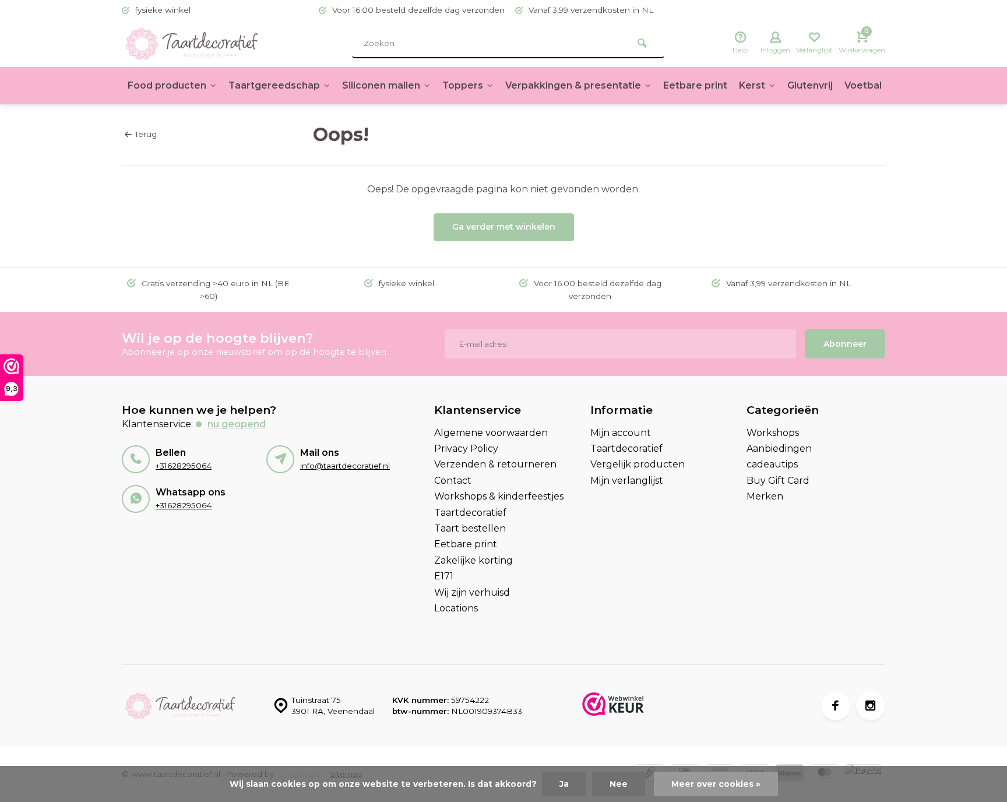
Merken (765, 496)
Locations (456, 608)
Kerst (752, 85)
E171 (443, 576)
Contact (452, 480)
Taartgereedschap (274, 85)
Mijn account (620, 432)
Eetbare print (695, 85)
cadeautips (772, 464)
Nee (619, 784)
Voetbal (863, 85)
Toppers (462, 85)
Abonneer (845, 344)
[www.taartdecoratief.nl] (192, 43)
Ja (564, 784)
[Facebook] (835, 705)
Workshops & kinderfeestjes (499, 496)
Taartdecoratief (470, 512)
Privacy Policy (466, 448)
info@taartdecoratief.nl (345, 465)
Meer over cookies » (715, 784)
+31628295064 (184, 465)
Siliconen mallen (381, 85)
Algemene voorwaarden (491, 432)
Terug (146, 134)
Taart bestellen (470, 528)
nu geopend (236, 424)
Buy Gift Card (778, 480)
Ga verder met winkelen (503, 226)
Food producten (167, 85)
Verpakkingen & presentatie (573, 85)
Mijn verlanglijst (626, 480)
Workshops (773, 432)
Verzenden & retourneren (495, 464)
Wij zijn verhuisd (472, 592)
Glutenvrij (810, 85)
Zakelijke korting (473, 560)
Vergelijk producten (637, 464)
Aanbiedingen (779, 448)
